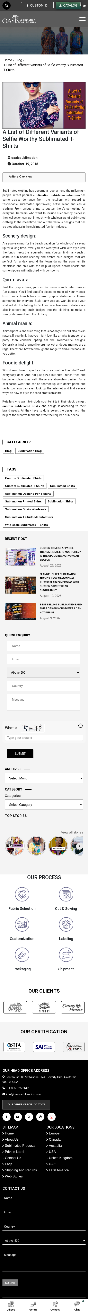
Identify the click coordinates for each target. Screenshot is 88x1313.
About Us (11, 1139)
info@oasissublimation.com (24, 1094)
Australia (55, 1145)
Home (7, 60)
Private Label (14, 1152)
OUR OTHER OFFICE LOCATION (26, 1104)
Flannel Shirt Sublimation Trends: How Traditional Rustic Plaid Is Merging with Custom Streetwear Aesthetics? (59, 582)
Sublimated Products (20, 1145)
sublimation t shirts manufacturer (29, 517)
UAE (52, 1164)
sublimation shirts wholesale (25, 509)
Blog (19, 60)
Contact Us (13, 1158)
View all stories (72, 832)
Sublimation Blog (30, 450)
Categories (13, 796)
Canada (55, 1139)
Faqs (8, 1164)
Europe (54, 1133)
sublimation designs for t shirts (28, 493)
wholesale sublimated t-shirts (26, 524)
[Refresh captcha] (80, 725)
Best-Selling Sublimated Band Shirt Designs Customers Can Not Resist (61, 608)
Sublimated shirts (62, 485)
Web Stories (14, 1176)
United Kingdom (60, 1158)
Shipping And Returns (21, 1170)
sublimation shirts (60, 501)
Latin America (59, 1170)
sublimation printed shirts (23, 501)
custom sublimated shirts (23, 478)
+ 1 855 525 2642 (17, 1088)
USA (52, 1152)
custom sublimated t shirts (24, 485)
